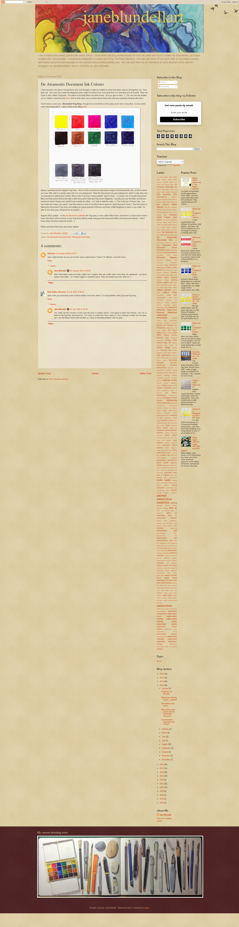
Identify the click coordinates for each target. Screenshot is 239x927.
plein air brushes (163, 510)
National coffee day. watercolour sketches (167, 320)
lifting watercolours (170, 477)
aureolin (164, 420)
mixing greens (163, 485)
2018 (162, 772)
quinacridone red (167, 535)
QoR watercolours (164, 355)
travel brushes (171, 575)
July (164, 740)
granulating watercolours (167, 460)
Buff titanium (163, 204)
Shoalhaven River (162, 372)
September (166, 748)
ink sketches (169, 470)
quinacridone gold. (167, 533)
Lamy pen (172, 295)
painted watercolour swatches (164, 499)
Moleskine (173, 307)
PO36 (170, 333)
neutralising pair (171, 488)
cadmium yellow (163, 430)
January (165, 688)
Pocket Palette (163, 348)
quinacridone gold (167, 530)
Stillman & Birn (170, 380)
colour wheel (171, 435)
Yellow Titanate (163, 413)
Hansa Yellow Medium (167, 277)
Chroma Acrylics (171, 210)
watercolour (164, 605)
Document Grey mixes (167, 255)
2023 (162, 791)
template (174, 560)
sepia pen (160, 545)
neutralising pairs (163, 490)
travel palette (163, 578)
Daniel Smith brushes (169, 227)
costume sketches (170, 443)
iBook (172, 467)
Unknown (51, 253)
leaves (159, 477)
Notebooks (161, 328)
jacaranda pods (170, 472)
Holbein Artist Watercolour (196, 384)
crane (158, 445)
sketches (160, 553)
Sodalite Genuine (171, 378)
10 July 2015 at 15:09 (78, 309)
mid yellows (164, 483)
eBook (167, 448)
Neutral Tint (161, 325)
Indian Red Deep (166, 287)
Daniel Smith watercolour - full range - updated (196, 183)
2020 (162, 780)
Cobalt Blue (162, 215)
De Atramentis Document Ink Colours (168, 722)
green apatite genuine (167, 462)
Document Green (170, 252)
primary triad (161, 525)
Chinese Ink (161, 210)
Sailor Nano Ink (166, 358)
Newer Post (44, 373)
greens (159, 465)
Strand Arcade (162, 383)
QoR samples (172, 353)
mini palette (173, 483)
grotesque (166, 465)
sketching (166, 553)
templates (160, 563)
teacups (168, 560)
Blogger (146, 908)
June (164, 737)
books (167, 425)
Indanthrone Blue (166, 285)
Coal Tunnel (173, 212)
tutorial (168, 583)
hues (168, 467)
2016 (162, 764)
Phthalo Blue (171, 340)
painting (174, 503)
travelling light (171, 580)
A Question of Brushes (166, 693)
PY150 (174, 335)
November (166, 756)
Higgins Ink (167, 282)
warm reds (168, 593)
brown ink (173, 428)
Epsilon (163, 267)
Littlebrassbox (161, 297)
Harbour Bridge (163, 280)
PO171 (165, 333)
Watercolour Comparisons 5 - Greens (196, 327)
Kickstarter (160, 295)
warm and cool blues (163, 588)
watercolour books (163, 609)
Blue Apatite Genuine (169, 192)
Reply (49, 261)
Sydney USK (172, 385)
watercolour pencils (167, 634)
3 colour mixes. (162, 177)
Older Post (145, 373)
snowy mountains (171, 555)
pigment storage (162, 508)
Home (95, 373)
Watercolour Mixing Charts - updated (169, 699)
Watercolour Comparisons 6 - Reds (196, 241)
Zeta (167, 415)
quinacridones (162, 540)
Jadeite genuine (164, 290)
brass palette (162, 428)
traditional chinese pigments (167, 570)
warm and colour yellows (168, 585)
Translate (176, 165)
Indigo (175, 287)
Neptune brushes (170, 323)
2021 (162, 784)
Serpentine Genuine (164, 370)
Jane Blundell (60, 271)
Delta (158, 245)
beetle (165, 423)
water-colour (167, 595)
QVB (165, 353)
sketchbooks (172, 550)
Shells (175, 370)
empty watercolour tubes (164, 450)
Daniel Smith (167, 222)
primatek (160, 528)
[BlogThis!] (77, 233)
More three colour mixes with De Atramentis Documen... (168, 713)
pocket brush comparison (167, 520)
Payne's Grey (163, 338)
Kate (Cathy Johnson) (56, 292)
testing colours (162, 565)
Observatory (170, 328)
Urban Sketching (163, 403)
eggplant (174, 448)
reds (171, 540)
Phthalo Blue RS (164, 343)
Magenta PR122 (163, 302)
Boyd (175, 202)
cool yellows (166, 440)
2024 (162, 795)
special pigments (163, 558)
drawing (160, 448)
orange (166, 493)
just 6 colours (163, 475)
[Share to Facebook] (82, 233)
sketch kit (164, 550)
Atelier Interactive (163, 189)
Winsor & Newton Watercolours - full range (196, 299)
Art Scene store (168, 184)
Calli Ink (167, 207)
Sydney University (164, 388)
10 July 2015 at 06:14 (75, 292)
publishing (173, 528)
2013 (162, 678)
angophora (167, 418)
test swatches (171, 563)
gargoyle (174, 458)
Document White (162, 265)
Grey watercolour (171, 275)
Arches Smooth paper (165, 182)
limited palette (164, 480)
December (166, 760)
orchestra (174, 493)
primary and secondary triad (167, 523)
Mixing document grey (81, 237)
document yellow (170, 445)
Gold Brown (161, 275)
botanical (174, 425)
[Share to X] (79, 233)
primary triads (172, 525)
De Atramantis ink (169, 232)
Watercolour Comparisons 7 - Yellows (196, 213)
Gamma (166, 272)
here (68, 98)
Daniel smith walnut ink (165, 230)
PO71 (159, 335)
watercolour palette (167, 624)
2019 (162, 776)
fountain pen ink (166, 455)
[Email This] (74, 233)
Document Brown (167, 247)
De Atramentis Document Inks (59, 237)
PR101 (166, 335)
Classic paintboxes (163, 212)
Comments (164, 87)
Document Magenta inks (167, 260)
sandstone (163, 543)
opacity (159, 493)
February (165, 729)
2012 (162, 674)
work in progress (171, 646)
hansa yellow (161, 467)
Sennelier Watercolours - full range (196, 355)
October (165, 752)
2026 (162, 803)
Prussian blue (166, 350)
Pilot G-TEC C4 (170, 345)
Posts (162, 82)
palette (174, 505)
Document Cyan (163, 250)
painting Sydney (163, 505)
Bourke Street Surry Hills (165, 202)
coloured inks (161, 438)
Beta (171, 189)
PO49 (175, 333)
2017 (162, 768)
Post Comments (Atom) (58, 379)
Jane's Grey (170, 292)
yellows (160, 649)
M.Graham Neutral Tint (167, 300)
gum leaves (173, 465)
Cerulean (174, 207)
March (164, 733)
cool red (170, 438)
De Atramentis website (75, 216)
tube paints (161, 583)
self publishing (172, 543)
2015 (162, 685)
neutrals (174, 490)
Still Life (159, 380)
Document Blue (170, 245)
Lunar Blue (172, 297)
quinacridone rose (167, 538)
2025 (162, 799)
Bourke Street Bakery (170, 199)
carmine (167, 433)
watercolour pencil (167, 631)
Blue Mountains (164, 194)
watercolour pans (170, 629)
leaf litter (174, 475)
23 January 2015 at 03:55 (80, 271)
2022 (162, 787)
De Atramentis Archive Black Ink (167, 235)
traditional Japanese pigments (167, 568)
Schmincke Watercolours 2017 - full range (196, 413)
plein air (173, 508)
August (165, 744)
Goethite (174, 272)
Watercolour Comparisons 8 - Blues (196, 270)
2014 (162, 681)
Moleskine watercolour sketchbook (167, 315)
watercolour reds (162, 636)
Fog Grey (166, 270)
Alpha (175, 179)
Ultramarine (171, 400)
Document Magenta (167, 257)
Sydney (164, 385)
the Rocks (173, 565)
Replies (53, 266)
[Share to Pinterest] (85, 233)
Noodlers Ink (172, 325)
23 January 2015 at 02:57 (66, 253)
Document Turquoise (167, 262)
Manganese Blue (162, 307)
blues (162, 425)
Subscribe (179, 119)
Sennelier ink (172, 367)
